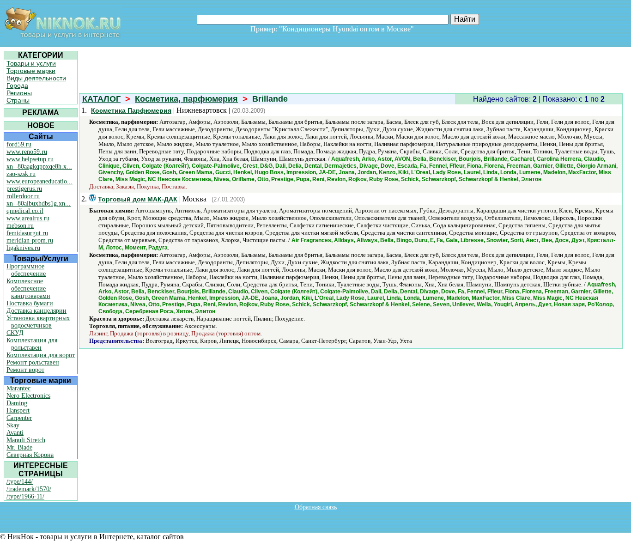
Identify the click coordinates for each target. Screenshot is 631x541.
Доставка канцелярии (36, 310)
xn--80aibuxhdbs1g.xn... (38, 203)
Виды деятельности (36, 78)
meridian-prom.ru (29, 240)
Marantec (18, 388)
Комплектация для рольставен (31, 344)
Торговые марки (30, 70)
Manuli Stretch (25, 440)
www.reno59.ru (26, 151)
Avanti (15, 432)
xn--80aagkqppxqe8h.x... (39, 166)
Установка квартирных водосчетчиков (38, 322)
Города (17, 85)
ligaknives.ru (23, 247)
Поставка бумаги (29, 303)
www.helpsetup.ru (30, 159)
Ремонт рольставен (32, 362)
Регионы (19, 93)
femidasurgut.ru (27, 233)
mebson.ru (20, 225)
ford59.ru (18, 144)
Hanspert (18, 410)
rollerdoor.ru (23, 196)
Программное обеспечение (26, 270)
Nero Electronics (28, 395)
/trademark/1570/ (28, 489)
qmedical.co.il (24, 210)
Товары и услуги (31, 63)
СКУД (15, 332)
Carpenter (19, 417)
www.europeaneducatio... (39, 181)
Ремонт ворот (25, 369)
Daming (16, 403)
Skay (12, 425)
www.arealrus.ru (27, 218)
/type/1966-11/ (25, 496)
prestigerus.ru (24, 188)
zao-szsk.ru (21, 173)
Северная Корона (30, 454)
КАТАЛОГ (101, 98)
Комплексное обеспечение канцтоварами (28, 288)
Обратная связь (316, 507)
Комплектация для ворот (40, 355)
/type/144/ (19, 481)
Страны (18, 100)
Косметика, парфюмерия (186, 98)
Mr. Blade (19, 447)
